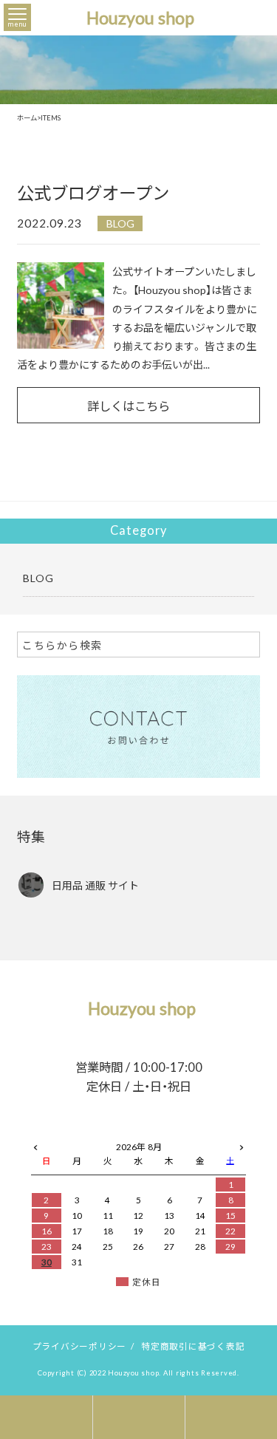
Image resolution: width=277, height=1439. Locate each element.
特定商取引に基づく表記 (192, 1346)
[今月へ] (77, 1132)
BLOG (120, 223)
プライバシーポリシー (80, 1346)
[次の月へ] (241, 1144)
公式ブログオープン (93, 192)
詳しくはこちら (128, 405)
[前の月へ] (35, 1144)
